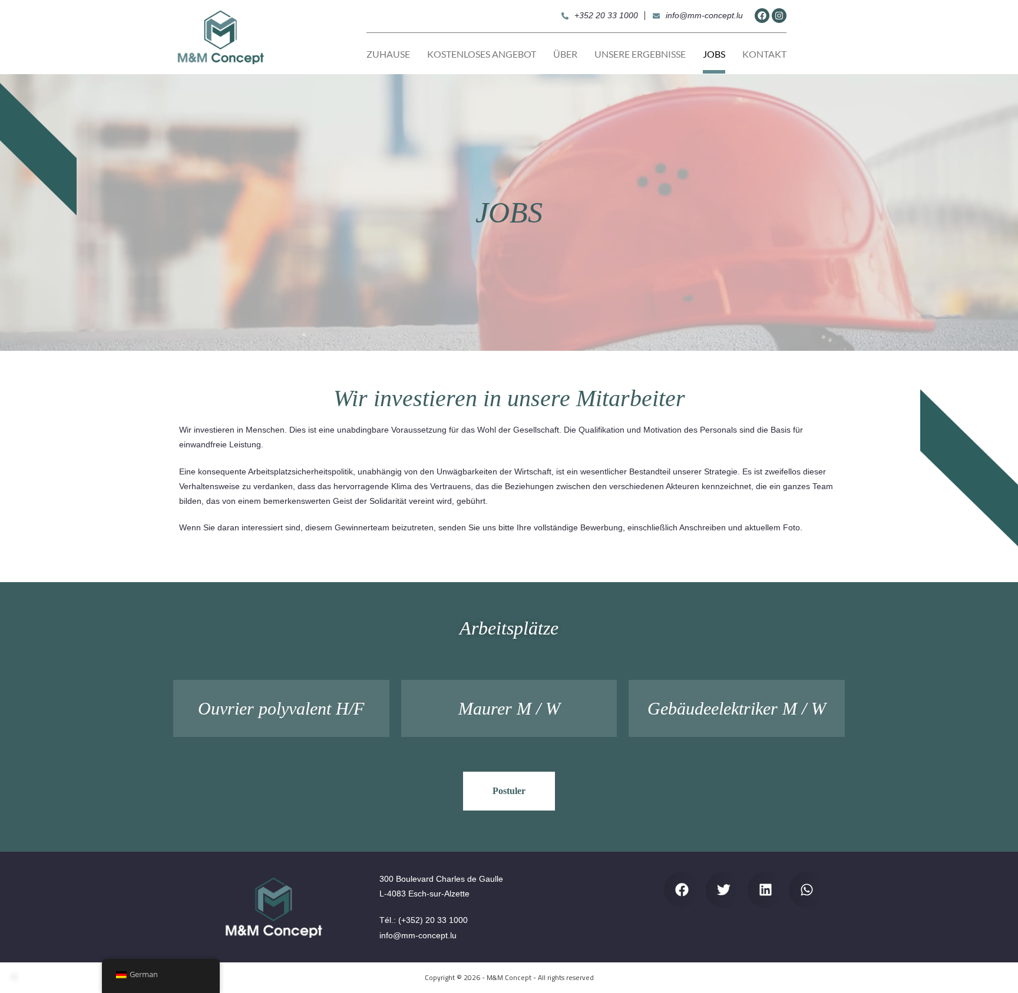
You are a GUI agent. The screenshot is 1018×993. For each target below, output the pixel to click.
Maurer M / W (509, 708)
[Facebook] (762, 15)
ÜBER (565, 53)
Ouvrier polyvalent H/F (281, 708)
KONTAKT (764, 53)
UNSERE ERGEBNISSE (640, 53)
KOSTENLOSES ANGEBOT (481, 53)
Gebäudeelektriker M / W (736, 708)
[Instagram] (779, 15)
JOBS (714, 53)
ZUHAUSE (388, 53)
